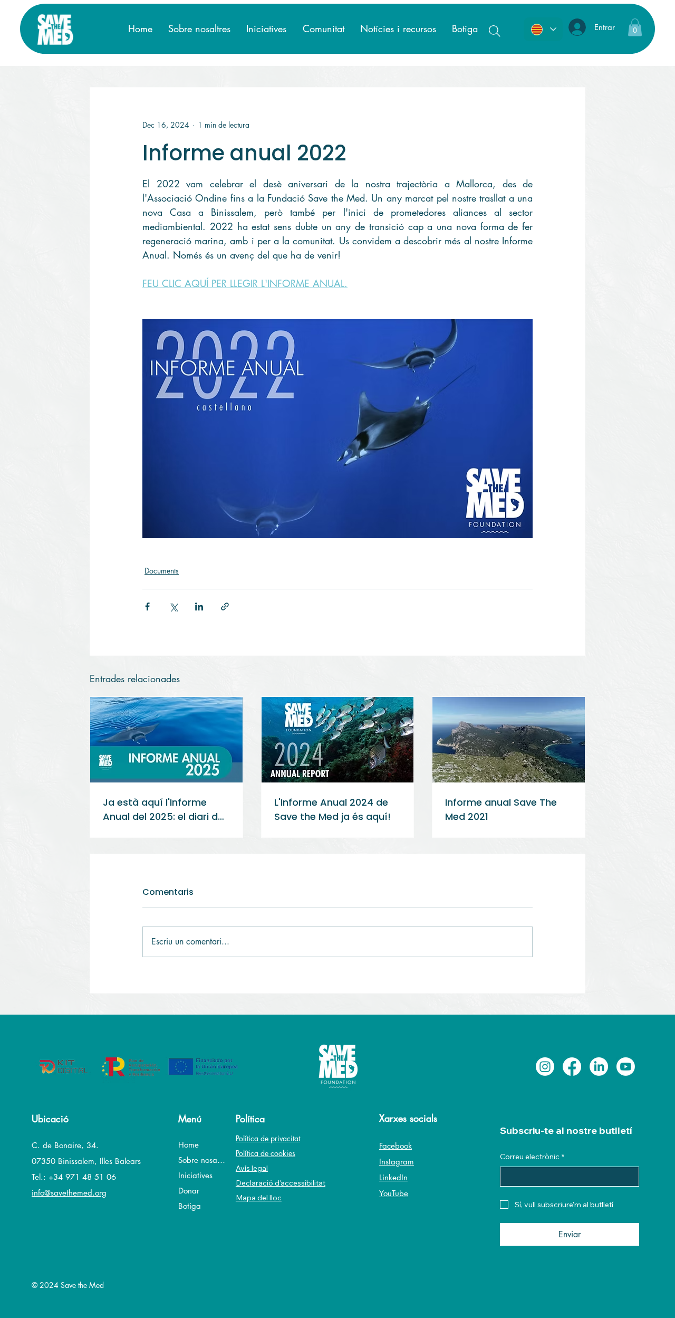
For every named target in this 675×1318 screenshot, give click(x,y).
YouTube (393, 1193)
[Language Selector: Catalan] (543, 29)
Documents (161, 571)
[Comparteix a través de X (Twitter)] (173, 606)
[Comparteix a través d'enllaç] (225, 606)
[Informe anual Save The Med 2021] (508, 739)
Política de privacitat (268, 1138)
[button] (635, 27)
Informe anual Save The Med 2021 (501, 809)
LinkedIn (393, 1177)
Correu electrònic (532, 1156)
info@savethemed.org (69, 1193)
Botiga (189, 1206)
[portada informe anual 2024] (338, 739)
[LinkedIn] (599, 1066)
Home (188, 1145)
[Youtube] (625, 1066)
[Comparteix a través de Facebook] (147, 606)
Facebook (395, 1146)
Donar (188, 1191)
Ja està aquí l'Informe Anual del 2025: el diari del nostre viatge (164, 810)
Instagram (396, 1162)
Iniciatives (195, 1175)
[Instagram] (545, 1066)
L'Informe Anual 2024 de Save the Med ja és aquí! (332, 809)
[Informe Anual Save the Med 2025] (166, 739)
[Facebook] (572, 1066)
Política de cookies (265, 1153)
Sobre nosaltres (201, 1160)
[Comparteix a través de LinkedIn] (199, 606)
